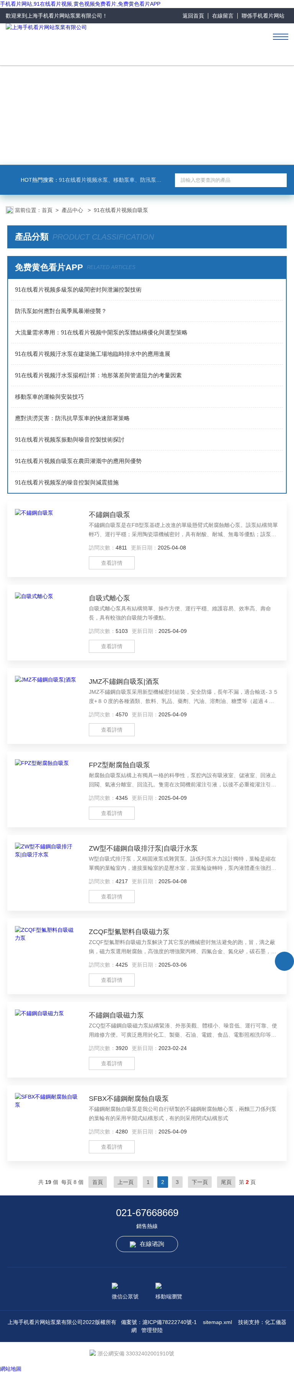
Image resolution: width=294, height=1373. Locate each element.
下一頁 (200, 1182)
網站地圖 (10, 1369)
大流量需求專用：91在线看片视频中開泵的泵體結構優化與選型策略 (101, 332)
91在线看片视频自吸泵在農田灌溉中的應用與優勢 (78, 461)
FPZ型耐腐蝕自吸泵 (119, 765)
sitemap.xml (217, 1322)
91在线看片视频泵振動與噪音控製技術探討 (69, 439)
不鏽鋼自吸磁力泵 (116, 1015)
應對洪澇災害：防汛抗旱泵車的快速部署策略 (72, 418)
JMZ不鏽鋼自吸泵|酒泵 (124, 681)
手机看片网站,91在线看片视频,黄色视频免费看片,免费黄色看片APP (80, 4)
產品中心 (73, 210)
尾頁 (226, 1182)
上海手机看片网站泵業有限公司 (64, 16)
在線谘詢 (152, 1244)
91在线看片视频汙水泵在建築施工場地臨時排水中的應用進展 (92, 354)
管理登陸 (152, 1330)
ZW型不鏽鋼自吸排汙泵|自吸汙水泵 (143, 848)
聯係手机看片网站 (263, 16)
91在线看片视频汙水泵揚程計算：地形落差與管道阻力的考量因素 (98, 375)
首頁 (47, 210)
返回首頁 (193, 16)
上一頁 (126, 1182)
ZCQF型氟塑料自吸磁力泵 (129, 932)
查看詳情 (111, 563)
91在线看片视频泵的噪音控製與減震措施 (67, 482)
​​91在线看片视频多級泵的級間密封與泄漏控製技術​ (78, 289)
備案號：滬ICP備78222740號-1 (159, 1322)
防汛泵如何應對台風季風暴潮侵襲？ (61, 311)
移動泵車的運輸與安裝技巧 (49, 396)
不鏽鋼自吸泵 (109, 515)
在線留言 (223, 16)
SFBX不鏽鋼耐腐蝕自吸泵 (129, 1098)
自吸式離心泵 (109, 598)
